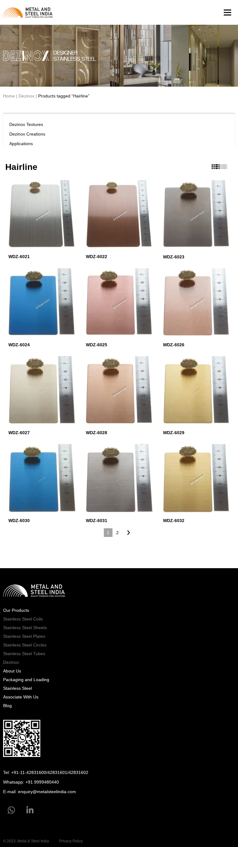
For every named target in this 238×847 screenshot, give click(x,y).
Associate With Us (20, 696)
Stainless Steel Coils (23, 618)
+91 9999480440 (42, 782)
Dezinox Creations (27, 134)
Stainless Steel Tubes (24, 653)
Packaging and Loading (26, 679)
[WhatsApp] (11, 810)
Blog (7, 705)
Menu (227, 12)
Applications (21, 143)
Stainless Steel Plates (24, 636)
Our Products (16, 610)
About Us (12, 670)
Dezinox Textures (26, 124)
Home (9, 95)
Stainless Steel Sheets (25, 627)
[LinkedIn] (30, 810)
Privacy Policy (71, 841)
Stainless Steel (17, 688)
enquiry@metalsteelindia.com (47, 791)
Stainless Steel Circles (24, 644)
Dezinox (26, 95)
